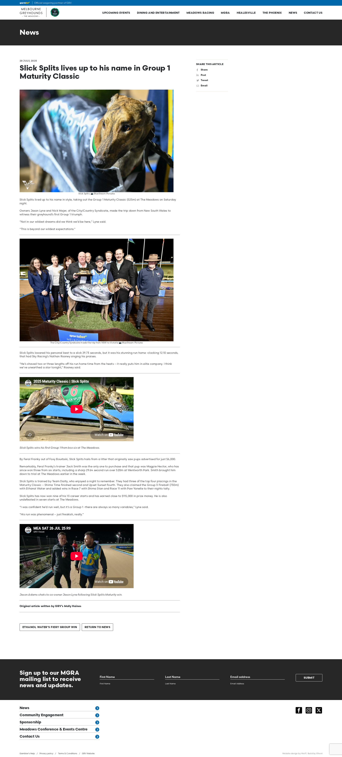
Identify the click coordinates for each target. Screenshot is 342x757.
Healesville (246, 13)
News (293, 13)
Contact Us (313, 13)
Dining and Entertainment (158, 13)
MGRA (225, 13)
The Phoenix (272, 13)
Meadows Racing (200, 13)
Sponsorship (30, 722)
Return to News (97, 627)
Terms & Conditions (67, 753)
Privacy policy (46, 753)
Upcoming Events (116, 13)
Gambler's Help (27, 753)
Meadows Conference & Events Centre (53, 729)
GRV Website (88, 753)
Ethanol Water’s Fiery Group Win (49, 627)
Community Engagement (41, 715)
